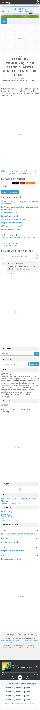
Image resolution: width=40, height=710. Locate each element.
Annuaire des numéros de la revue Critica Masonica (18, 500)
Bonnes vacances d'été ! (11, 559)
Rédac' (17, 409)
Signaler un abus (16, 643)
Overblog (33, 634)
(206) (6, 520)
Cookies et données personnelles (12, 647)
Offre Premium (30, 645)
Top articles (27, 641)
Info (20, 56)
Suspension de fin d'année (12, 550)
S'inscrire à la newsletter (10, 192)
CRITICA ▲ (20, 8)
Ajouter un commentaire (19, 256)
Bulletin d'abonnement (10, 503)
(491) (6, 511)
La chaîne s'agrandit (10, 542)
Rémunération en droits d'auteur (13, 645)
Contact (35, 641)
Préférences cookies (31, 647)
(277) (6, 514)
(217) (5, 518)
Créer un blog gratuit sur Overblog (10, 641)
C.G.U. (25, 643)
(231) (6, 516)
